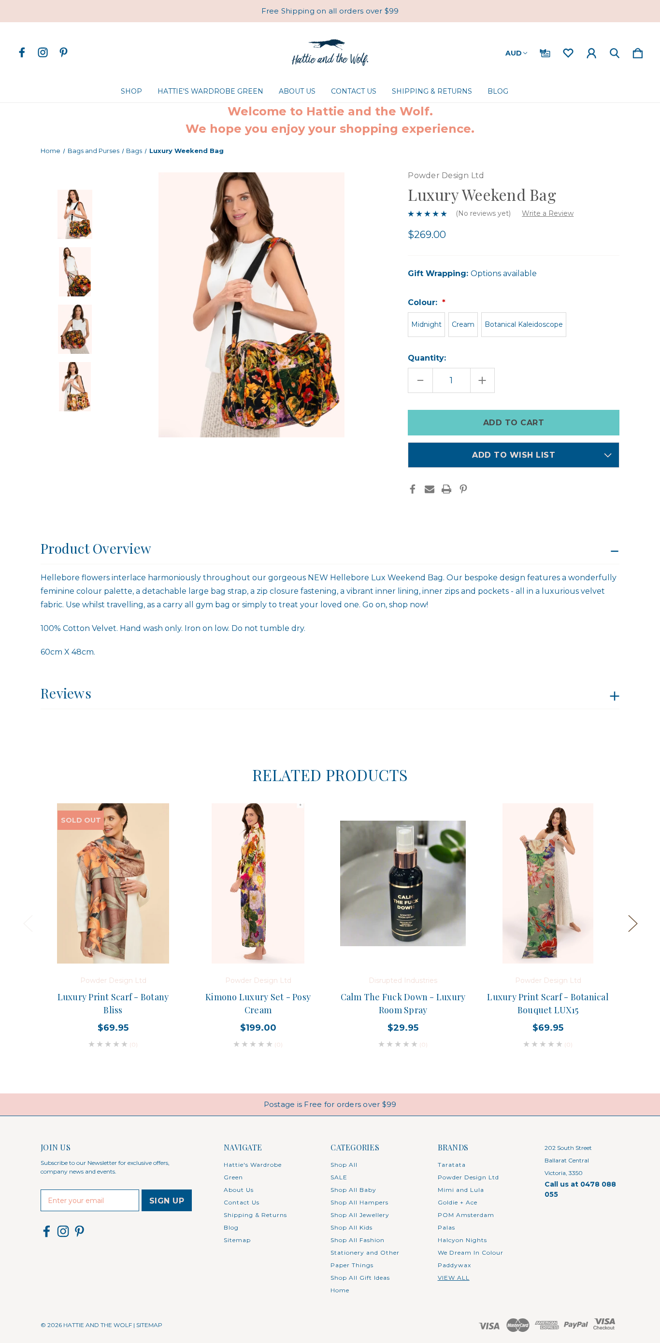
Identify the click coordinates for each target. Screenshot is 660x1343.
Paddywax (454, 1265)
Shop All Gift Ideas (360, 1277)
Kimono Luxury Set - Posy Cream (258, 1003)
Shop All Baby (353, 1189)
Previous (27, 922)
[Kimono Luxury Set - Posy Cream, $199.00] (258, 883)
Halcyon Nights (462, 1240)
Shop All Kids (351, 1227)
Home (339, 1290)
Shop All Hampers (359, 1202)
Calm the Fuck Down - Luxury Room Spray (403, 1003)
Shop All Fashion (357, 1240)
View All (454, 1277)
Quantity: (427, 358)
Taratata (452, 1164)
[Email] (429, 489)
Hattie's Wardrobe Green (210, 91)
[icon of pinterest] (63, 52)
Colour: (424, 302)
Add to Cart (548, 936)
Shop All (344, 1164)
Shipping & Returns (432, 91)
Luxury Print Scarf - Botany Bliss (113, 1003)
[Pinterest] (463, 489)
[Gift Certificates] (545, 51)
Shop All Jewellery (359, 1214)
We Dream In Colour (470, 1252)
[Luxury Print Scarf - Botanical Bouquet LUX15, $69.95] (548, 883)
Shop (131, 91)
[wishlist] (568, 51)
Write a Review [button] (548, 213)
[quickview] (156, 847)
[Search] (614, 51)
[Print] (446, 489)
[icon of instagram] (43, 52)
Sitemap (237, 1240)
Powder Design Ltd (468, 1177)
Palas (446, 1227)
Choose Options (258, 936)
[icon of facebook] (22, 52)
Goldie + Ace (457, 1202)
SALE (338, 1177)
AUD (513, 53)
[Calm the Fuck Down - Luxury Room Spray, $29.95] (403, 883)
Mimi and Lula (461, 1189)
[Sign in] (591, 51)
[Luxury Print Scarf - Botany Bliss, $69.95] (113, 883)
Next (632, 922)
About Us (297, 91)
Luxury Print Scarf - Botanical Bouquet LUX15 (548, 1003)
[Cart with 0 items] (637, 51)
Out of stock (113, 936)
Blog (498, 91)
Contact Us (353, 91)
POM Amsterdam (466, 1214)
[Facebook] (412, 489)
